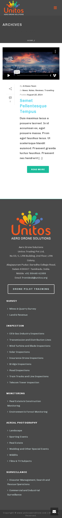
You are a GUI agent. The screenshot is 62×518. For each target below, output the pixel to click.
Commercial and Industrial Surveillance (23, 492)
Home (30, 41)
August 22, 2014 (35, 94)
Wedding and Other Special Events (29, 448)
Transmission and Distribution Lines (30, 339)
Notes (31, 90)
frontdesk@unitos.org (35, 277)
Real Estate (16, 442)
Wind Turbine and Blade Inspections (29, 345)
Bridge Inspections (20, 364)
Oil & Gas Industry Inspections (26, 333)
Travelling (49, 90)
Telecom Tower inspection (24, 382)
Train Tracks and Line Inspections (29, 376)
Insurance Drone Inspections (26, 358)
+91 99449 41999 (35, 273)
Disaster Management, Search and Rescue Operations (28, 482)
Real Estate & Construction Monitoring (24, 403)
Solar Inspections (19, 351)
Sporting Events (18, 436)
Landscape (15, 430)
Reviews (39, 90)
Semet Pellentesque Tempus (33, 106)
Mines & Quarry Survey (22, 308)
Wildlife (13, 454)
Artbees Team (29, 86)
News (25, 90)
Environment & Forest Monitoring (28, 411)
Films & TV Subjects (20, 461)
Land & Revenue (18, 314)
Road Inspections (19, 370)
